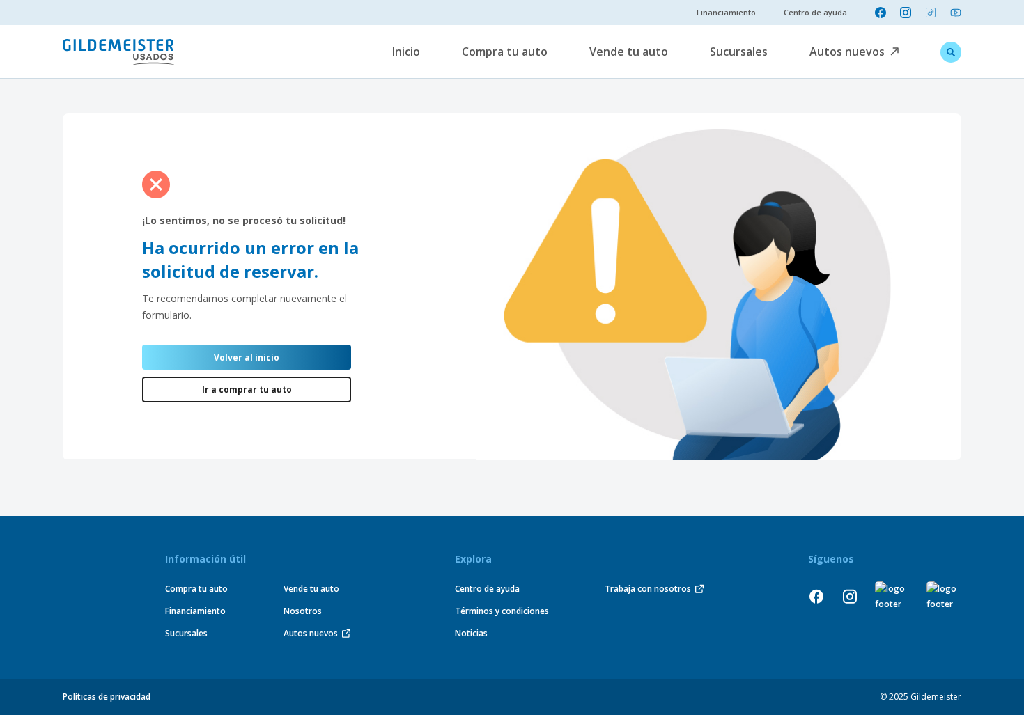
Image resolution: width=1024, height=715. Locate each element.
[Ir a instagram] (905, 12)
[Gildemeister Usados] (118, 51)
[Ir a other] (892, 596)
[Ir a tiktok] (930, 12)
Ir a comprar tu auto (247, 389)
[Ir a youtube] (955, 12)
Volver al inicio (246, 357)
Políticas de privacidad (106, 696)
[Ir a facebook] (880, 12)
